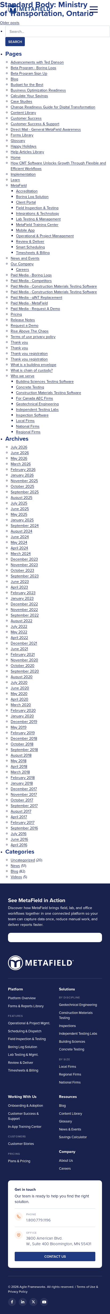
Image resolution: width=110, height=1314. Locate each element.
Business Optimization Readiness (38, 90)
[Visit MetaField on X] (33, 1302)
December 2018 (24, 738)
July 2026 (19, 447)
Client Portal (26, 202)
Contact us (55, 1256)
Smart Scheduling (30, 247)
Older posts (9, 22)
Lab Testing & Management (38, 219)
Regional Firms (28, 432)
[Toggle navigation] (93, 9)
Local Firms (25, 420)
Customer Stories (21, 1143)
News (15, 865)
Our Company (22, 263)
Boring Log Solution (32, 196)
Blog (14, 79)
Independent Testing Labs (37, 409)
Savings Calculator (73, 1136)
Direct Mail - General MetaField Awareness (46, 129)
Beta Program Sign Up (29, 73)
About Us (66, 1160)
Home (16, 157)
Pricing (16, 314)
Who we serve (22, 376)
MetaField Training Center (37, 224)
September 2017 (24, 805)
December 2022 (24, 604)
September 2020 (25, 671)
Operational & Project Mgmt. (29, 1023)
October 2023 (22, 570)
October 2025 (22, 486)
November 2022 (24, 609)
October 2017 (22, 800)
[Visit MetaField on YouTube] (44, 1302)
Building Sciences (72, 1041)
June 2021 (19, 648)
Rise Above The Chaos (30, 331)
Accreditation (27, 191)
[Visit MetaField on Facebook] (12, 1302)
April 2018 (19, 766)
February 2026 (23, 469)
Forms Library (22, 135)
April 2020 (19, 699)
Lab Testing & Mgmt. (23, 1054)
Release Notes (23, 319)
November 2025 (24, 480)
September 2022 (25, 615)
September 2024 (25, 525)
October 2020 (22, 665)
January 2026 (22, 475)
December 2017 (24, 788)
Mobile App (25, 230)
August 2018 (21, 755)
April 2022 (19, 637)
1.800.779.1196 (38, 1220)
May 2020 (19, 693)
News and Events (25, 258)
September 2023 (25, 576)
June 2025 (20, 508)
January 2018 (22, 783)
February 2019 (23, 732)
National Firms (28, 426)
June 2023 (20, 581)
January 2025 (22, 520)
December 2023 (24, 559)
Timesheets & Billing (33, 252)
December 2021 (24, 643)
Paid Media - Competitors (31, 280)
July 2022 (19, 626)
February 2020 (23, 710)
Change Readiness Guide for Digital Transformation (53, 107)
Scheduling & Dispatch (24, 1031)
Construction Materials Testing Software (48, 392)
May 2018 (18, 760)
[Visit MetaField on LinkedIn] (23, 1302)
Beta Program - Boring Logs (33, 67)
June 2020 (20, 688)
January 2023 (22, 598)
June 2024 (20, 536)
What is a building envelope (33, 364)
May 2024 (19, 542)
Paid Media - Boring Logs (31, 275)
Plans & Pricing (19, 1160)
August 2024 (21, 531)
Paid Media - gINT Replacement (36, 297)
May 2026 (19, 458)
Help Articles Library (27, 151)
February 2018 (23, 777)
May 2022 (19, 632)
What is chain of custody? (32, 370)
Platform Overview (22, 998)
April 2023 (19, 587)
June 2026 (20, 452)
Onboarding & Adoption (25, 1105)
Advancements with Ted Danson (37, 62)
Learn (15, 179)
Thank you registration (29, 353)
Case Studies (21, 101)
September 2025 (25, 492)
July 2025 (19, 503)
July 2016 (18, 833)
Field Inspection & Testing (37, 207)
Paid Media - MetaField (29, 303)
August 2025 (21, 497)
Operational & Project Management (45, 235)
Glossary (18, 140)
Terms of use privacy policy (33, 336)
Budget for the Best (27, 84)
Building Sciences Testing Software (45, 381)
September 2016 (24, 828)
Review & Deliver (30, 241)
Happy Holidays (24, 146)
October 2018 (22, 744)
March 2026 (21, 464)
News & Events (70, 1129)
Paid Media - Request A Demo (35, 308)
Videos (16, 876)
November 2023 (24, 564)
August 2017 (21, 811)
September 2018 (24, 749)
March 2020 (21, 704)
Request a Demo (24, 325)
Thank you (19, 342)
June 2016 (19, 839)
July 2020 (19, 682)
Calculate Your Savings (29, 95)
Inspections (67, 1025)
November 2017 (24, 794)
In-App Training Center (24, 1126)
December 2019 (24, 721)
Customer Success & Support (35, 123)
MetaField (19, 185)
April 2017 (19, 816)
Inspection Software (32, 415)
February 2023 (23, 592)
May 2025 (19, 514)
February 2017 (22, 822)
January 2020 (22, 716)
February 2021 (23, 654)
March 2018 (20, 772)
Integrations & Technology (37, 213)
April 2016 (19, 844)
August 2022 (21, 620)
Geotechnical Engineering (37, 404)
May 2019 (18, 727)
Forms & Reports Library (26, 1006)
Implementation (23, 174)
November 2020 (24, 660)
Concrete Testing (30, 387)
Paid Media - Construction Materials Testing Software (54, 286)
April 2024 (19, 548)
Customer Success (26, 118)
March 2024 (21, 553)
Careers (22, 269)
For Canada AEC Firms (34, 398)
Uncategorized (23, 860)
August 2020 (22, 676)
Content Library (23, 112)
